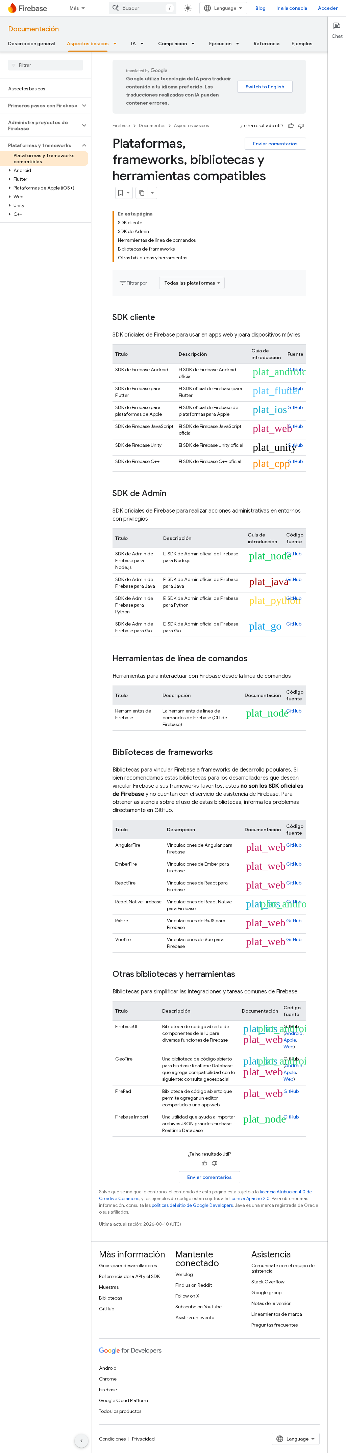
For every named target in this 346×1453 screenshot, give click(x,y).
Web (288, 1047)
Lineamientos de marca (276, 1314)
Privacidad (143, 1439)
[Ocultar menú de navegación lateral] (81, 1441)
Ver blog (184, 1274)
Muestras (109, 1287)
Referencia (266, 43)
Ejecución (220, 43)
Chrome (108, 1379)
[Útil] (291, 126)
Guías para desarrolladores (128, 1265)
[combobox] (142, 8)
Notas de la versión (271, 1303)
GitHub (295, 370)
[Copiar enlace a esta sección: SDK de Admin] (173, 494)
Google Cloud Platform (123, 1400)
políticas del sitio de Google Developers (192, 1205)
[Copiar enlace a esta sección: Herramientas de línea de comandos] (254, 659)
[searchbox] (45, 65)
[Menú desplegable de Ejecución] (239, 43)
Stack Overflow (268, 1282)
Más (74, 8)
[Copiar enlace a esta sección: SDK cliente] (162, 318)
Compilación (172, 43)
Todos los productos (120, 1411)
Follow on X (187, 1296)
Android (293, 1033)
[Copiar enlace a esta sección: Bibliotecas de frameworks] (219, 753)
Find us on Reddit (193, 1285)
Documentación (33, 29)
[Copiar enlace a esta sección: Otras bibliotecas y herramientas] (242, 975)
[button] (40, 105)
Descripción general (31, 43)
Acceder (328, 8)
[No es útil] (301, 126)
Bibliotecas (110, 1298)
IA (133, 43)
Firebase (121, 125)
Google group (266, 1292)
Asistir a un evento (194, 1317)
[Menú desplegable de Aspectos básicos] (117, 43)
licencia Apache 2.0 (249, 1198)
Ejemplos (302, 43)
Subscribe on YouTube (198, 1307)
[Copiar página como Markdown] (142, 193)
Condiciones (112, 1439)
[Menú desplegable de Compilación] (195, 43)
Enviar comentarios (275, 144)
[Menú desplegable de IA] (144, 43)
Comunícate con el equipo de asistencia (283, 1268)
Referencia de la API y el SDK (129, 1276)
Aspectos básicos (88, 43)
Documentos (152, 125)
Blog (260, 8)
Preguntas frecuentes (274, 1325)
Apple (289, 1040)
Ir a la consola (291, 8)
